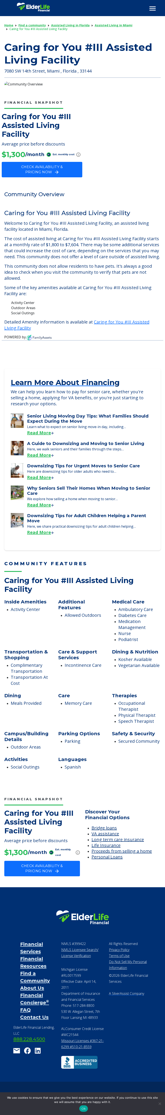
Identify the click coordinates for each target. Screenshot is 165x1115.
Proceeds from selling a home (122, 851)
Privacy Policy (119, 949)
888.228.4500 (29, 1039)
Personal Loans (107, 857)
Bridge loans (104, 828)
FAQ (25, 1010)
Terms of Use (119, 955)
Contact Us (34, 1017)
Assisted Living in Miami (113, 25)
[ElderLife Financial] (33, 8)
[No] (159, 1103)
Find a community (32, 25)
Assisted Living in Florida (70, 25)
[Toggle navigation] (153, 8)
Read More (39, 433)
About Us (32, 988)
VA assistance (105, 834)
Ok (83, 1108)
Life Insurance (106, 845)
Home (8, 25)
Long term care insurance (118, 839)
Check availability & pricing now (42, 169)
